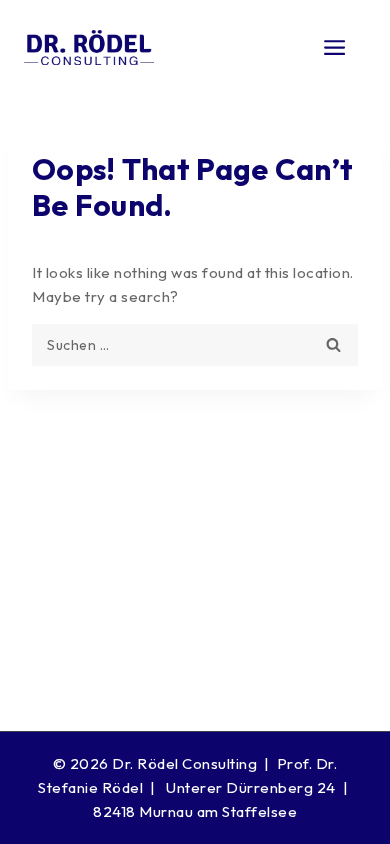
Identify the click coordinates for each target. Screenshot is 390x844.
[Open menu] (335, 47)
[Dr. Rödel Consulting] (89, 48)
